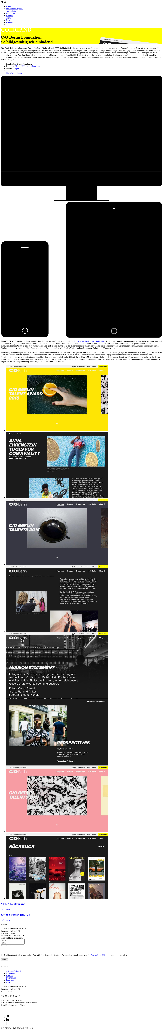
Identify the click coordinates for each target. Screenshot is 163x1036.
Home (8, 6)
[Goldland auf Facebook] (7, 1024)
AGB (8, 982)
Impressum (10, 980)
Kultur (18, 66)
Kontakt (9, 22)
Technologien (11, 11)
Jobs (8, 20)
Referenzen (10, 13)
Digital (16, 68)
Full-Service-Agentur (14, 9)
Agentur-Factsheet (13, 971)
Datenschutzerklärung (99, 955)
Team (8, 18)
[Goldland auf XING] (7, 1017)
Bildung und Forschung (31, 66)
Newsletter (10, 973)
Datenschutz (11, 978)
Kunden (9, 15)
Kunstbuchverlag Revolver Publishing (89, 341)
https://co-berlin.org (14, 73)
